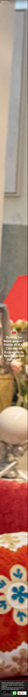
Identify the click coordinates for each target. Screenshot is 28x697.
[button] (26, 2)
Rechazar (11, 691)
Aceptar (4, 691)
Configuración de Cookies (8, 694)
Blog (14, 333)
